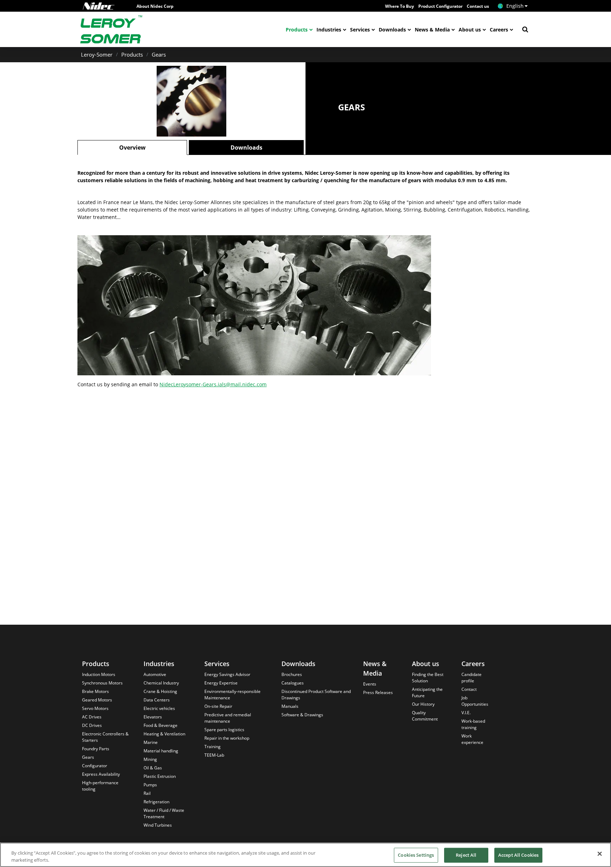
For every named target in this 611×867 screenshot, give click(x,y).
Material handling (161, 751)
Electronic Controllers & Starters (105, 737)
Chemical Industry (161, 683)
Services (360, 29)
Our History (423, 704)
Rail (147, 793)
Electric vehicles (159, 708)
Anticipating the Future (427, 692)
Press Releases (378, 692)
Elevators (153, 717)
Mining (150, 759)
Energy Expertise (221, 683)
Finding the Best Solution (427, 677)
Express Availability (101, 774)
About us (470, 29)
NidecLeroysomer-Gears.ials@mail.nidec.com (213, 384)
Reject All (466, 855)
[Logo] (99, 6)
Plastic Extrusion (160, 776)
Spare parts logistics (224, 730)
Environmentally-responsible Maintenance (232, 694)
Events (369, 684)
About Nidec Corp (155, 6)
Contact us (478, 6)
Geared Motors (97, 700)
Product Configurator (440, 6)
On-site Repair (218, 706)
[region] (305, 855)
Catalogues (292, 683)
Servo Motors (95, 708)
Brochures (291, 674)
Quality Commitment (425, 716)
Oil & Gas (153, 768)
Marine (151, 742)
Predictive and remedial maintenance (227, 718)
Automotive (155, 674)
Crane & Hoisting (160, 691)
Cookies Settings (416, 855)
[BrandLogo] (111, 29)
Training (212, 747)
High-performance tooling (100, 786)
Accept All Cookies (518, 855)
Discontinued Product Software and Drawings (316, 694)
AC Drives (91, 717)
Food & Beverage (161, 725)
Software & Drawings (302, 715)
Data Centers (157, 700)
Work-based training (473, 724)
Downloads (392, 29)
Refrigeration (156, 802)
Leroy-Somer (96, 54)
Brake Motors (95, 691)
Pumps (150, 785)
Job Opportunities (474, 701)
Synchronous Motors (102, 683)
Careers (499, 29)
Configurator (94, 766)
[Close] (599, 854)
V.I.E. (466, 713)
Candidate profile (471, 677)
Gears (159, 54)
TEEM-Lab (214, 755)
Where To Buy (399, 6)
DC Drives (92, 725)
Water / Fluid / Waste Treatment (164, 813)
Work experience (472, 739)
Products (297, 29)
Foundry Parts (95, 749)
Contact (469, 689)
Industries (328, 29)
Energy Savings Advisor (227, 674)
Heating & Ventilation (164, 734)
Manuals (289, 706)
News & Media (432, 29)
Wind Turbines (158, 825)
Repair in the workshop (226, 738)
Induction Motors (98, 674)
